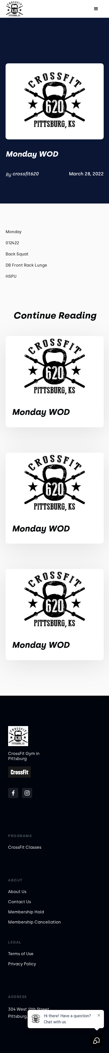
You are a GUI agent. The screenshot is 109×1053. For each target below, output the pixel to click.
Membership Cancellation (34, 922)
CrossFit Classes (24, 847)
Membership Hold (26, 912)
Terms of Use (20, 953)
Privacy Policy (22, 964)
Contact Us (19, 901)
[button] (96, 8)
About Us (17, 891)
